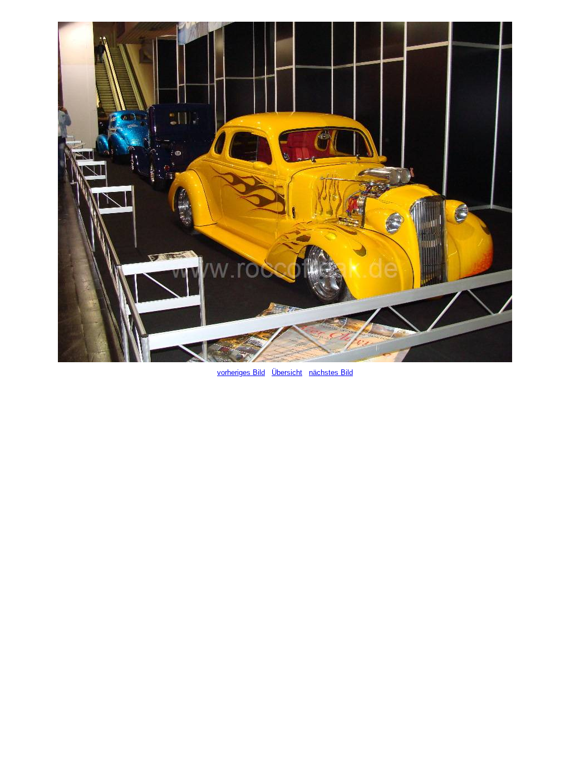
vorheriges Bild (241, 372)
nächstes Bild (331, 372)
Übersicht (287, 372)
